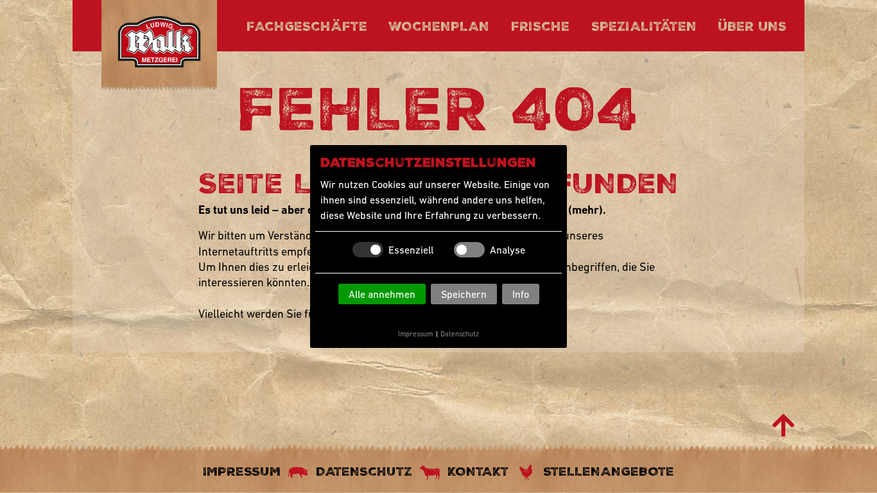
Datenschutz (459, 334)
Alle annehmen (382, 294)
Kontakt (477, 471)
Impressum (415, 334)
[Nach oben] (783, 425)
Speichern (464, 294)
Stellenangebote (608, 471)
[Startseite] (159, 44)
